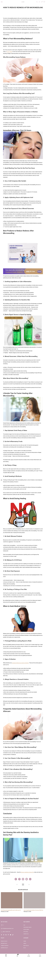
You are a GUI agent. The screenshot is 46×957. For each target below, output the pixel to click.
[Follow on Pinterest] (8, 934)
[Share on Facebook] (16, 879)
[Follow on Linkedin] (6, 934)
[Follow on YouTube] (10, 934)
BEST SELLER (26, 945)
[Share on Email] (26, 879)
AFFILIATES (25, 931)
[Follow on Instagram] (3, 934)
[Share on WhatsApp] (30, 879)
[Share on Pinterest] (19, 879)
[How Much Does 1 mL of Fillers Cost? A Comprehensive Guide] (29, 884)
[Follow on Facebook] (1, 934)
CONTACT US (25, 933)
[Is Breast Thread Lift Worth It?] (17, 884)
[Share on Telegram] (23, 879)
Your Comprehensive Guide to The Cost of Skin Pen (33, 910)
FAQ (24, 925)
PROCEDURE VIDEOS (27, 927)
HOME (24, 941)
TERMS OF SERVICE (4, 945)
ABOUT (24, 943)
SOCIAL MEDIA (26, 929)
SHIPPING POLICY (4, 947)
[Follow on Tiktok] (12, 934)
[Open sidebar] (1, 480)
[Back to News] (23, 884)
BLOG (24, 947)
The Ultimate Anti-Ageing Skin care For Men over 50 (11, 910)
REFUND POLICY (4, 943)
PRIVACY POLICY (4, 941)
